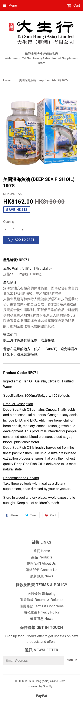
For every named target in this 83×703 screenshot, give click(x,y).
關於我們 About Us (41, 563)
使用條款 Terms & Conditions (42, 606)
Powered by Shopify (40, 686)
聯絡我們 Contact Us (41, 569)
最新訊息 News (41, 576)
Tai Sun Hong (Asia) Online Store (44, 681)
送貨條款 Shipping (41, 593)
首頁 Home (41, 550)
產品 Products (41, 557)
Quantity (8, 221)
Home (6, 80)
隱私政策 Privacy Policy (42, 612)
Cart (76, 5)
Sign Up (72, 660)
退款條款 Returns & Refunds (41, 599)
